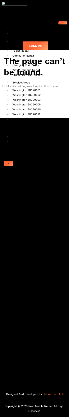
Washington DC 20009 (26, 104)
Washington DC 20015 (26, 123)
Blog (15, 136)
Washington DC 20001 (26, 90)
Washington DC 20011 (26, 114)
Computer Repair (23, 55)
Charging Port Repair (25, 65)
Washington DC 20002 (26, 94)
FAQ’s (16, 148)
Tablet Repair (20, 50)
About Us (18, 28)
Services (17, 33)
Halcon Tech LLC (54, 394)
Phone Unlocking (23, 60)
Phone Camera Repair (26, 74)
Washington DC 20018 (26, 119)
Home (16, 23)
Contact (17, 141)
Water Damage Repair (26, 69)
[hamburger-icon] (62, 22)
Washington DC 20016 (26, 128)
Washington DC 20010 (26, 109)
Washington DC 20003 (26, 99)
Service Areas (21, 82)
